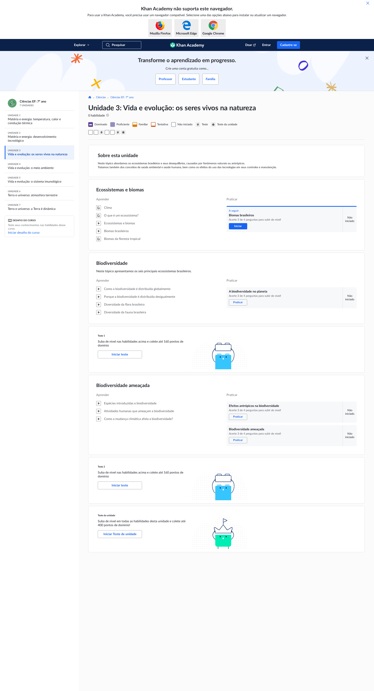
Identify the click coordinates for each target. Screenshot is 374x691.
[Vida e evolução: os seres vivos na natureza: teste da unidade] (123, 132)
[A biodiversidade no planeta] (96, 132)
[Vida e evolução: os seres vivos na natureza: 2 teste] (118, 132)
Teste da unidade (106, 515)
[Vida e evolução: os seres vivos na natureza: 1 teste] (101, 132)
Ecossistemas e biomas (120, 190)
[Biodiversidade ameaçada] (112, 132)
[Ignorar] (368, 3)
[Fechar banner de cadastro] (367, 58)
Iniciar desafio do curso (24, 232)
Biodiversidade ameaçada (123, 385)
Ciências (101, 97)
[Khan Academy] (187, 45)
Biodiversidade (112, 263)
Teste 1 (101, 336)
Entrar (266, 45)
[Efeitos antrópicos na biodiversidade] (107, 132)
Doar (248, 45)
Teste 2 (101, 467)
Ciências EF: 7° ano (122, 97)
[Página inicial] (89, 98)
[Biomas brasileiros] (90, 132)
